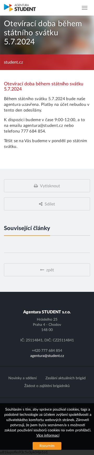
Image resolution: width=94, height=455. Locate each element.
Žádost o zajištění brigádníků (47, 386)
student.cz (13, 62)
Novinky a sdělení (22, 378)
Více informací (47, 435)
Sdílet (50, 204)
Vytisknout (50, 186)
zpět (50, 270)
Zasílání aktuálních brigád (65, 378)
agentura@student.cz (47, 356)
